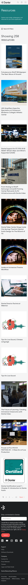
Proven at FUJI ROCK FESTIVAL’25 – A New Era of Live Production (13, 450)
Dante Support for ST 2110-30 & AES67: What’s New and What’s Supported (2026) (13, 150)
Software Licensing (16, 578)
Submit (6, 535)
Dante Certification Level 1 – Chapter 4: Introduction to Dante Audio (13, 488)
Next (21, 497)
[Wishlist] (22, 2)
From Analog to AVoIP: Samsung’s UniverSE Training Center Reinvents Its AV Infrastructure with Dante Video (13, 190)
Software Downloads (7, 552)
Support (3, 547)
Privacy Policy (4, 576)
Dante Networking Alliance (9, 571)
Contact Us (4, 559)
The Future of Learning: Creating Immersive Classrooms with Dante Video (13, 411)
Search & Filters (8, 29)
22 (16, 497)
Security (23, 578)
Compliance (3, 580)
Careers (3, 564)
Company (4, 556)
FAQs (2, 549)
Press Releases (5, 561)
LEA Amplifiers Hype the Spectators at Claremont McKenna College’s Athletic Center (11, 111)
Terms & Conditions (12, 576)
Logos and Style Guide (7, 567)
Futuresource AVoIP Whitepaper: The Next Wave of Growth (13, 73)
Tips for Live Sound (8, 376)
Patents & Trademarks (5, 578)
